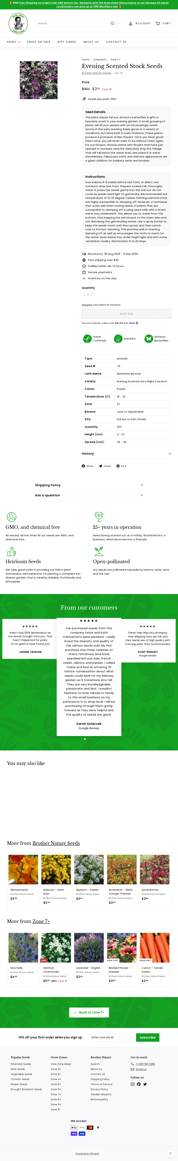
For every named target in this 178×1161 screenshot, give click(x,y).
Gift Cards (67, 42)
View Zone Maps (61, 1064)
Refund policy (99, 1099)
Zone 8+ (56, 1099)
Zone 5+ (56, 1084)
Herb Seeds (18, 1069)
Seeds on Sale (39, 42)
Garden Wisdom (101, 1094)
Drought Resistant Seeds (26, 1089)
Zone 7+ (115, 59)
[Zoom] (39, 80)
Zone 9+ (56, 1104)
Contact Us (116, 42)
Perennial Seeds (21, 1064)
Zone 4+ (56, 1079)
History (88, 453)
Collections (100, 59)
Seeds (12, 42)
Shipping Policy (48, 485)
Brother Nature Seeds (96, 73)
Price (85, 82)
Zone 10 (55, 1109)
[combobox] (76, 23)
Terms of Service (101, 1084)
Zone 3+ (56, 1074)
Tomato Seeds (20, 1079)
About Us (91, 42)
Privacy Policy (99, 1089)
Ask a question (47, 495)
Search (95, 1064)
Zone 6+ (56, 1089)
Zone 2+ (56, 1069)
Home (85, 59)
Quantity (88, 288)
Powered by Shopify (87, 1153)
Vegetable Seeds (21, 1074)
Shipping (87, 304)
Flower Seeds (19, 1084)
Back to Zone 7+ (91, 1012)
